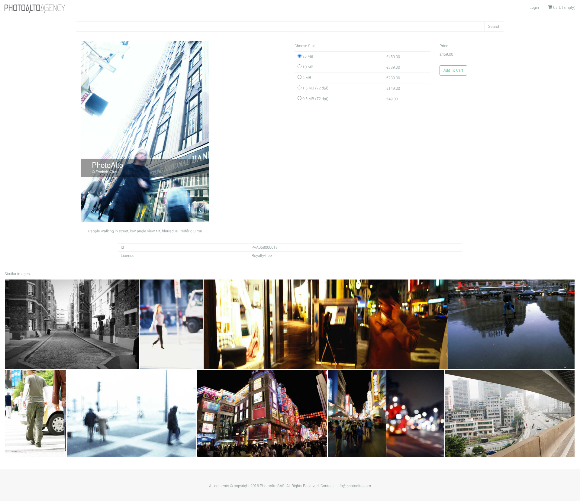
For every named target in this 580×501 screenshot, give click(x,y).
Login (534, 7)
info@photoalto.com (354, 486)
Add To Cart (453, 70)
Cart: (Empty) (563, 7)
